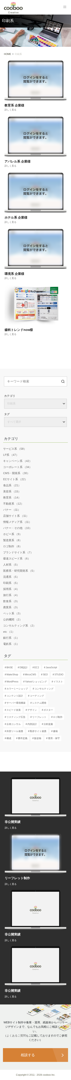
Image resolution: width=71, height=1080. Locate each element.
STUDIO (58, 674)
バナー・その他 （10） (17, 528)
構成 (9, 738)
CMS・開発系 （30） (16, 473)
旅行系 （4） (11, 595)
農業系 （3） (11, 607)
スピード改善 (14, 710)
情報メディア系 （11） (17, 521)
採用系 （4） (11, 589)
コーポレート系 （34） (17, 467)
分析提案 (48, 724)
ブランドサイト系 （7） (18, 552)
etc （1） (9, 631)
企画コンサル (14, 724)
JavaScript (51, 667)
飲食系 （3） (11, 601)
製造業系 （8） (12, 540)
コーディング (37, 695)
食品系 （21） (12, 485)
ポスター (48, 710)
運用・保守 (54, 738)
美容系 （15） (12, 491)
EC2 (36, 667)
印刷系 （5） (11, 582)
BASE (10, 667)
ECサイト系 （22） (15, 479)
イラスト (58, 681)
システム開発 (39, 703)
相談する (28, 1055)
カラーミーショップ (17, 688)
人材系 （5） (11, 564)
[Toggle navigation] (64, 7)
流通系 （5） (11, 576)
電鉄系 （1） (11, 643)
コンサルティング (44, 688)
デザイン (32, 710)
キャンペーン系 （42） (17, 460)
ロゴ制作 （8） (12, 546)
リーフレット (39, 717)
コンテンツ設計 (15, 695)
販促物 (37, 738)
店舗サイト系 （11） (16, 515)
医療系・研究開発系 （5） (19, 570)
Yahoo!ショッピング (36, 681)
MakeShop (12, 674)
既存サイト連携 (38, 731)
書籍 (55, 731)
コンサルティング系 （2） (19, 625)
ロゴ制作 (58, 717)
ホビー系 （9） (12, 534)
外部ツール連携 (15, 731)
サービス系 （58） (14, 448)
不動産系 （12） (13, 503)
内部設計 (32, 724)
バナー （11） (12, 509)
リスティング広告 (16, 717)
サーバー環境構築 (16, 703)
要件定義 (22, 738)
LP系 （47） (11, 454)
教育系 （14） (12, 497)
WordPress (12, 681)
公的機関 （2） (12, 619)
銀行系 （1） (11, 637)
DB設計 (24, 667)
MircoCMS (30, 674)
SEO (45, 674)
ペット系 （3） (12, 613)
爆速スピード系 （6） (16, 558)
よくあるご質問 (16, 1035)
